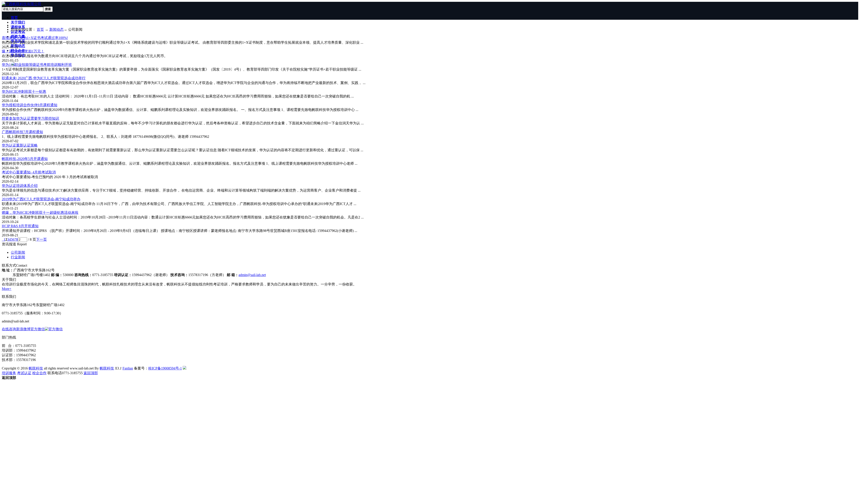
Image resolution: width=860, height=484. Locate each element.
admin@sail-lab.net (252, 275)
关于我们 (18, 22)
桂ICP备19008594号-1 (165, 368)
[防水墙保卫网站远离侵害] (184, 368)
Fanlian (128, 368)
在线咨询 (9, 329)
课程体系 (18, 27)
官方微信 (37, 329)
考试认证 (24, 373)
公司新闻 (18, 252)
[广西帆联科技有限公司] (21, 4)
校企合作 (39, 373)
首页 (14, 17)
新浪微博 (23, 329)
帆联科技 (36, 368)
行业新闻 (18, 257)
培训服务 (9, 373)
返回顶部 (91, 373)
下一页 (41, 239)
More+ (6, 289)
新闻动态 (56, 29)
